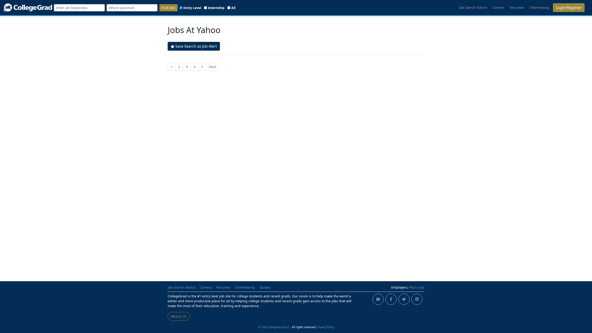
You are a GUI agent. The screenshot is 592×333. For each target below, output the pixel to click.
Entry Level (192, 8)
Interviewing (539, 7)
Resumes (517, 7)
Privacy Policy (325, 327)
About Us (179, 316)
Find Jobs (168, 8)
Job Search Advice (473, 7)
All (233, 8)
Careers (498, 7)
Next (212, 67)
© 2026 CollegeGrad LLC (274, 327)
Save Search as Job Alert (196, 46)
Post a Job (416, 287)
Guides (264, 287)
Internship (216, 8)
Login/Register (569, 7)
